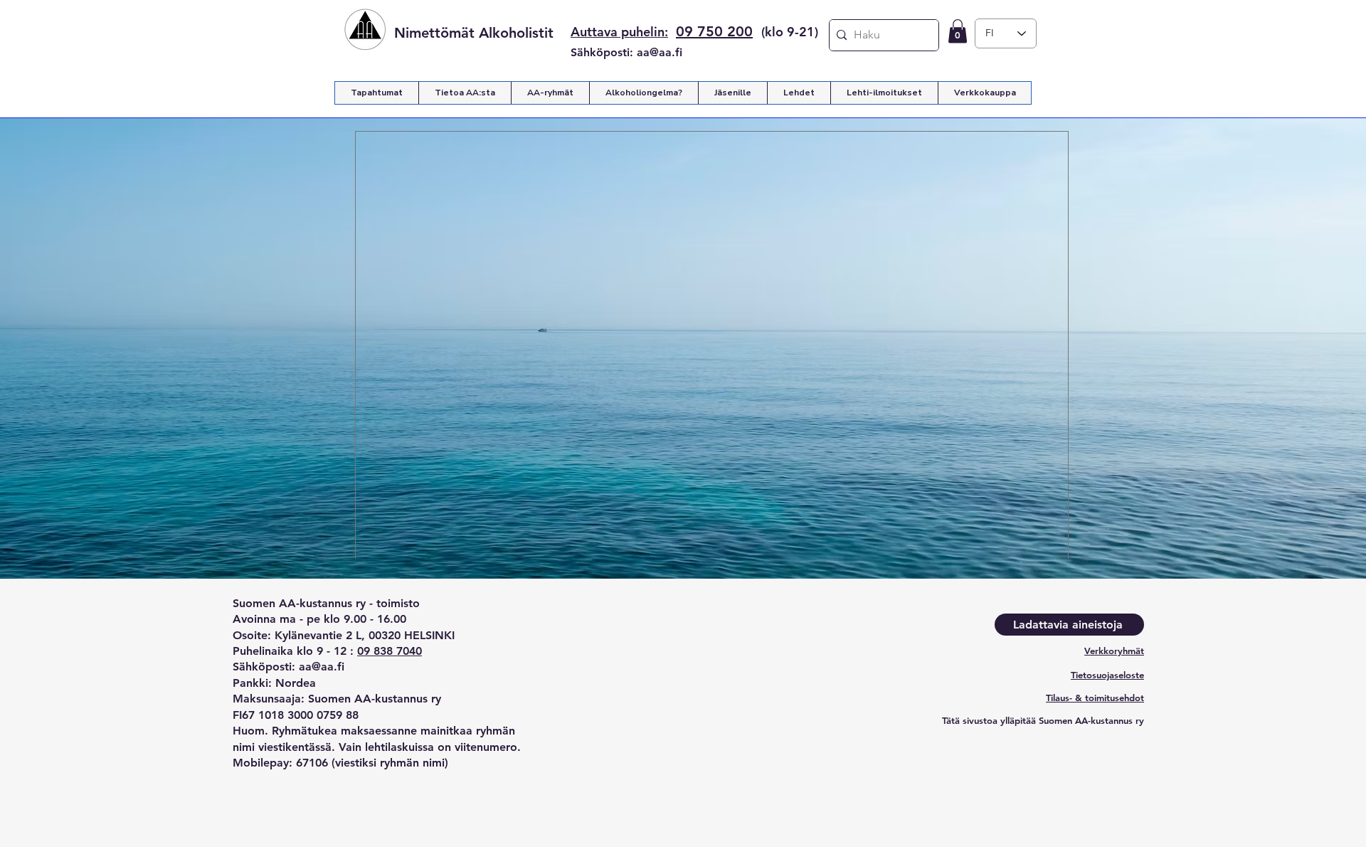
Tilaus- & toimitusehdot (1095, 697)
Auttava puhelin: (619, 31)
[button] (958, 31)
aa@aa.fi (659, 52)
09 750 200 (714, 31)
